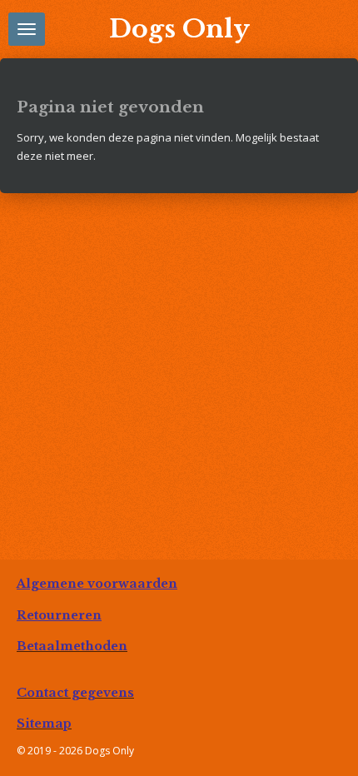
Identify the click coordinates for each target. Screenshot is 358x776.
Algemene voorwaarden (97, 583)
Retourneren (59, 615)
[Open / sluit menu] (26, 29)
